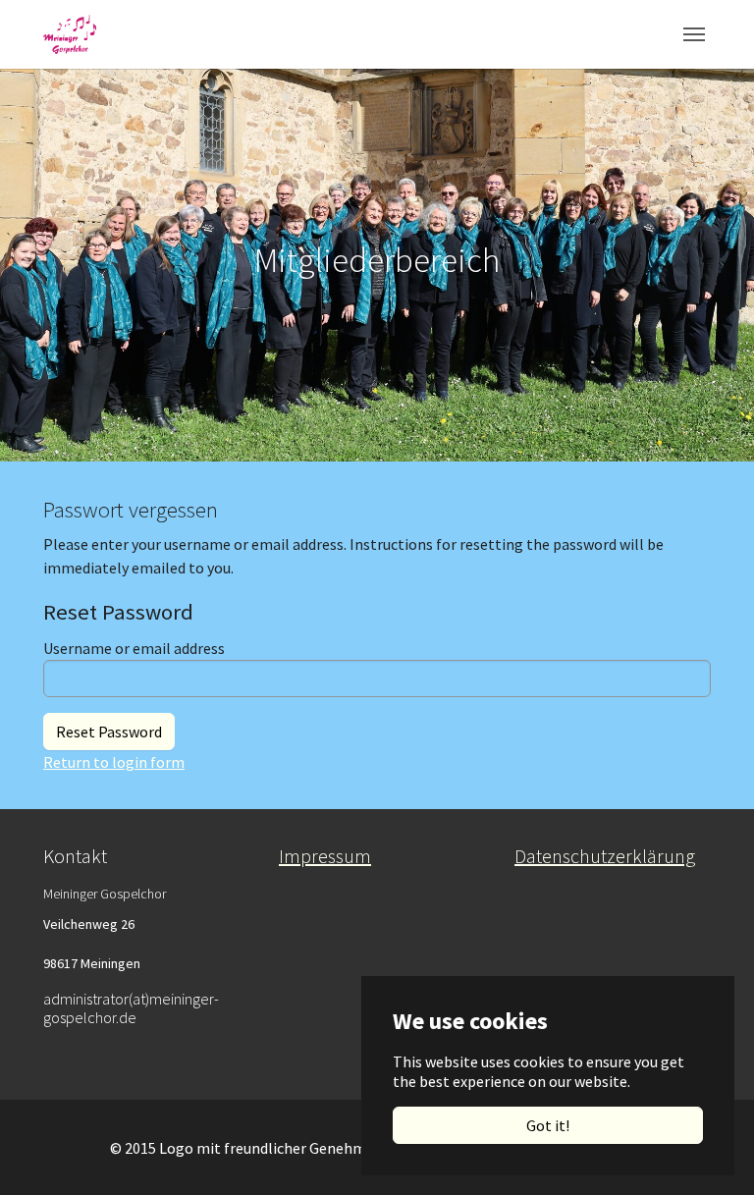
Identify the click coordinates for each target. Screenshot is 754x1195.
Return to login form (114, 762)
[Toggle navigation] (694, 34)
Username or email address (134, 648)
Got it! (547, 1125)
